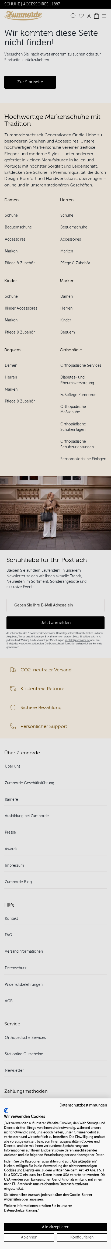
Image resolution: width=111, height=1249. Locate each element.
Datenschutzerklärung (20, 1210)
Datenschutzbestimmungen (83, 1105)
